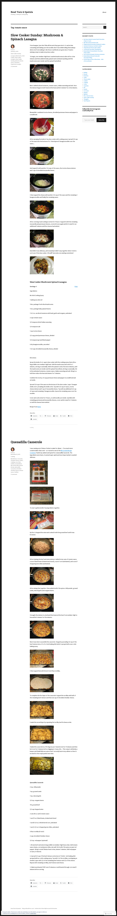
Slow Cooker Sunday (16, 53)
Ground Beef (18, 463)
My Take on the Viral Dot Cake (91, 42)
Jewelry (85, 92)
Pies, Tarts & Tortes (88, 96)
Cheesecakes (87, 79)
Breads (85, 74)
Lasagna (13, 56)
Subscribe (101, 120)
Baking (85, 72)
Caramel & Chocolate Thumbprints (92, 49)
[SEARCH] (104, 27)
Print (76, 286)
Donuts (85, 89)
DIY (84, 87)
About (104, 12)
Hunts (39, 407)
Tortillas (16, 472)
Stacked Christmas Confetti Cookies (93, 46)
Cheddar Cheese (15, 460)
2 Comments (14, 66)
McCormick (13, 465)
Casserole (19, 458)
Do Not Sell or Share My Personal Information (46, 908)
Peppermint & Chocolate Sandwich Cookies (94, 44)
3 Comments (14, 474)
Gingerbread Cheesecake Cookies (92, 47)
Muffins (86, 94)
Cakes (85, 77)
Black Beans (14, 458)
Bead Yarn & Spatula (22, 11)
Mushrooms (19, 56)
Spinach (17, 61)
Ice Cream (86, 91)
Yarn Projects (87, 101)
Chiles (21, 460)
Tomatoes (16, 62)
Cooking (13, 456)
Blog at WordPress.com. (28, 908)
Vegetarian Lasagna (16, 64)
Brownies (86, 75)
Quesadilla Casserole (26, 442)
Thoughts (86, 99)
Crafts (85, 84)
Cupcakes (86, 86)
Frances (13, 49)
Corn (16, 462)
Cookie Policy (33, 913)
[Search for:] (92, 27)
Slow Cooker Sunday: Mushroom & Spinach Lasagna (37, 37)
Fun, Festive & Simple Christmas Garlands (94, 54)
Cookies (86, 81)
